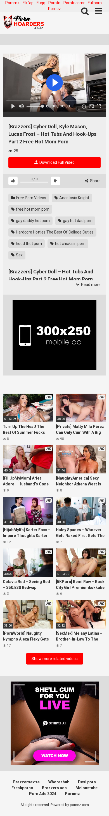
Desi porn (87, 782)
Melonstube (86, 788)
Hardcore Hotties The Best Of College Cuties (54, 232)
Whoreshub (58, 782)
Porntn (54, 3)
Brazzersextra (26, 782)
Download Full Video (57, 162)
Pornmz (12, 3)
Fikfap (28, 3)
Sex (19, 255)
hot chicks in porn (70, 243)
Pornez (54, 8)
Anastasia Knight (73, 198)
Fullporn (95, 3)
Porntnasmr (74, 3)
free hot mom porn (32, 209)
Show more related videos (55, 658)
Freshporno (22, 788)
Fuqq (41, 3)
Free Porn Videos (30, 198)
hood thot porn (28, 243)
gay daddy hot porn (32, 220)
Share (95, 181)
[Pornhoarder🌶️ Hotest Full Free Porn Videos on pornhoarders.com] (24, 23)
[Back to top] (98, 804)
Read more (90, 284)
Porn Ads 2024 (42, 793)
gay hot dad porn (77, 220)
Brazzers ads (54, 788)
